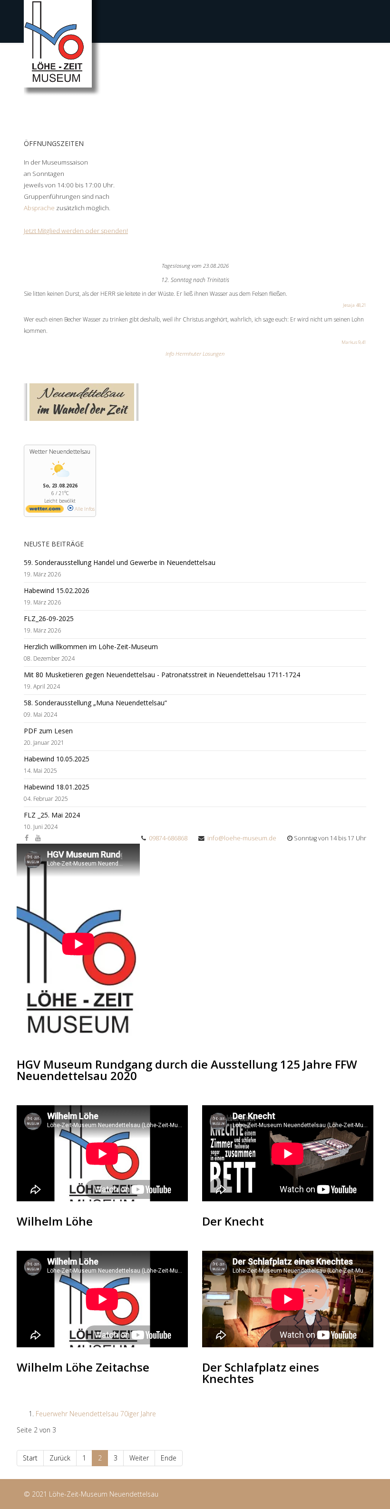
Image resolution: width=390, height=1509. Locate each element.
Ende (168, 1457)
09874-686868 (168, 838)
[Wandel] (195, 402)
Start (30, 1457)
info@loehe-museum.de (241, 838)
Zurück (59, 1457)
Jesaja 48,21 (354, 305)
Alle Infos (84, 509)
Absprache (40, 208)
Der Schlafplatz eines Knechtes (260, 1372)
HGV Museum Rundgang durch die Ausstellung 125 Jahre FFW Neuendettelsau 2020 (187, 1069)
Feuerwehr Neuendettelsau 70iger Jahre (96, 1413)
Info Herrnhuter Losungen (195, 353)
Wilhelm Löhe (55, 1221)
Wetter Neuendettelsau (59, 452)
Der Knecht (233, 1221)
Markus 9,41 (353, 342)
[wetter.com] (45, 510)
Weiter (139, 1457)
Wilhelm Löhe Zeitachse (83, 1367)
